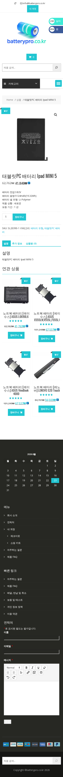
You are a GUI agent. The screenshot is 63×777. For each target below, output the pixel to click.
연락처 (10, 522)
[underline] (38, 667)
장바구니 (19, 216)
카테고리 (14, 83)
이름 (6, 632)
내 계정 (32, 8)
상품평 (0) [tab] (31, 243)
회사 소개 (12, 515)
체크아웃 (15, 536)
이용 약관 (12, 613)
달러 (55, 21)
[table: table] (41, 672)
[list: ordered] (8, 672)
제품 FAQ (12, 556)
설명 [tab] (6, 243)
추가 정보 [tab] (17, 243)
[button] (58, 83)
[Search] (56, 67)
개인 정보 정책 (15, 606)
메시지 (8, 660)
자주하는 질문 (14, 549)
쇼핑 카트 (16, 542)
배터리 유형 (37, 228)
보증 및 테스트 (15, 599)
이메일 (8, 646)
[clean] (44, 667)
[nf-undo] (8, 677)
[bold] (26, 667)
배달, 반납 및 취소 (16, 592)
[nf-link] (28, 672)
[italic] (32, 667)
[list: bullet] (14, 672)
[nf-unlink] (34, 672)
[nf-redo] (14, 677)
